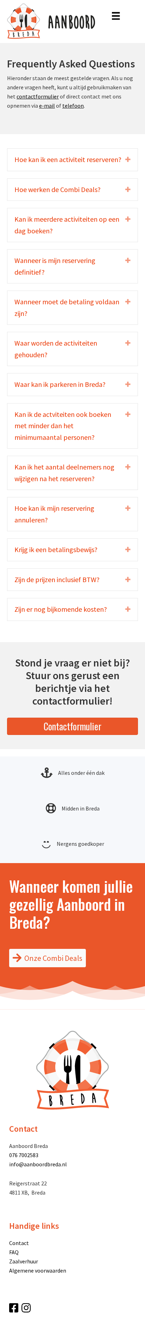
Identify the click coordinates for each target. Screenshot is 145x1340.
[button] (72, 160)
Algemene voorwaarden (37, 1270)
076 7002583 (23, 1155)
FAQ (14, 1252)
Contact (19, 1242)
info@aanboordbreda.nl (38, 1164)
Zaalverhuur (23, 1261)
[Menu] (115, 15)
